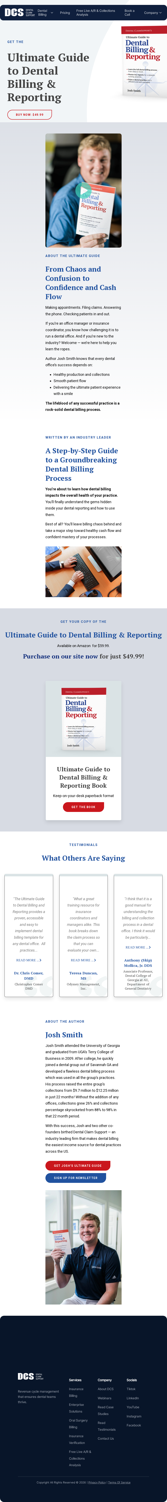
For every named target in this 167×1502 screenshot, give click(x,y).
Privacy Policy (97, 1482)
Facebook (134, 1425)
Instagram (134, 1416)
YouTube (133, 1407)
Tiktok (131, 1389)
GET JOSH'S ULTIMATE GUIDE (78, 1165)
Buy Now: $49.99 (30, 114)
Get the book (83, 807)
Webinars (104, 1398)
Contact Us (106, 1438)
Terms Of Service (119, 1482)
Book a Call (130, 13)
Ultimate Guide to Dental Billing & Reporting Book (83, 777)
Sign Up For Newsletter (76, 1178)
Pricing (65, 13)
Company (151, 13)
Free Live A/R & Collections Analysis (95, 13)
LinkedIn (133, 1398)
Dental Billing (42, 13)
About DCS (106, 1389)
